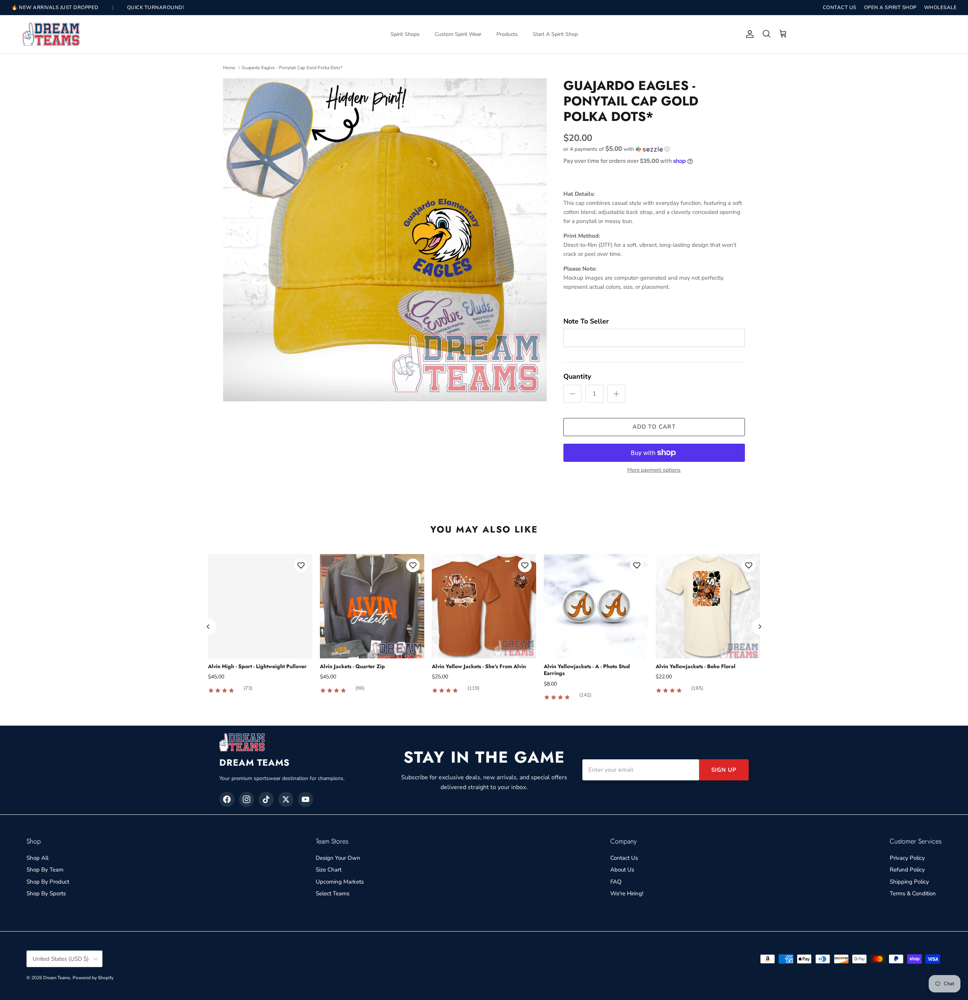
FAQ (616, 881)
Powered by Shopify (93, 978)
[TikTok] (266, 799)
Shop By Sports (46, 893)
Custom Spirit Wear (458, 34)
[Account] (748, 34)
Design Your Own (338, 858)
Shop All (37, 858)
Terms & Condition (913, 893)
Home (229, 68)
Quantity (577, 376)
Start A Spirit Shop (555, 34)
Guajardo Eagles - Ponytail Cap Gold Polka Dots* (292, 68)
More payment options (654, 470)
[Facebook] (226, 799)
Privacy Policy (907, 858)
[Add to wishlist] (301, 565)
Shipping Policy (909, 881)
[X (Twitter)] (285, 799)
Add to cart (654, 426)
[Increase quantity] (616, 394)
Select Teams (332, 893)
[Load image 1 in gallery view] (385, 240)
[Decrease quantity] (572, 394)
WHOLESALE (940, 7)
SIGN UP (724, 770)
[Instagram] (246, 799)
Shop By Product (47, 881)
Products (507, 34)
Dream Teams (56, 978)
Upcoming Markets (340, 881)
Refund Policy (907, 869)
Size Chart (328, 869)
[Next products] (760, 626)
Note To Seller (586, 321)
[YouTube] (305, 799)
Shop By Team (45, 869)
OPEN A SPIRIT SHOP (890, 7)
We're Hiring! (626, 893)
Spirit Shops (405, 34)
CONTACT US (839, 7)
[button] (616, 149)
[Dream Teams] (51, 34)
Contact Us (624, 858)
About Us (622, 869)
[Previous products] (208, 626)
